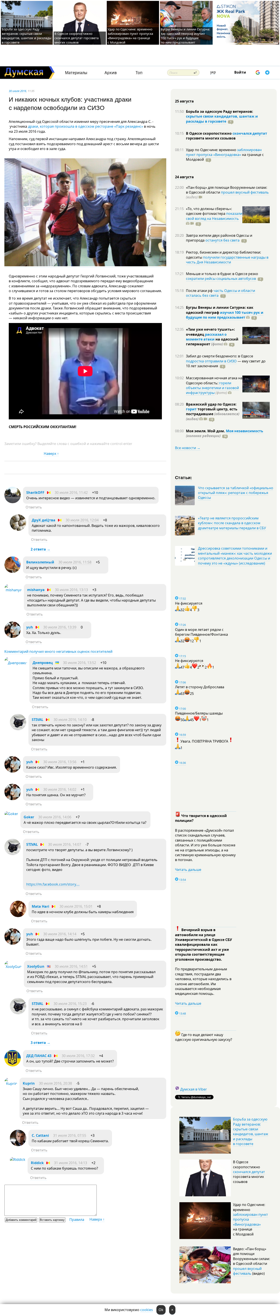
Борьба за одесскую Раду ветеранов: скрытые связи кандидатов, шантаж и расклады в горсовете (26, 35)
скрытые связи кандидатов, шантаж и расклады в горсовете (222, 119)
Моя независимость (244, 431)
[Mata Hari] (18, 915)
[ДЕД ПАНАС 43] (12, 1065)
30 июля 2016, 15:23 (70, 1003)
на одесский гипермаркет (212, 341)
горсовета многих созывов (211, 138)
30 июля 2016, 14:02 (59, 789)
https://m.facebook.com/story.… (53, 884)
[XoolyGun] (13, 966)
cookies (146, 1309)
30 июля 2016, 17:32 (78, 1055)
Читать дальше (188, 869)
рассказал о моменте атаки (206, 337)
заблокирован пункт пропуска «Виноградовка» (224, 152)
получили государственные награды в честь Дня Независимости (227, 260)
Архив (111, 73)
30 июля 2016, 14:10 (70, 719)
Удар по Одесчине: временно (211, 149)
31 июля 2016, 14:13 (70, 1162)
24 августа (184, 177)
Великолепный (40, 562)
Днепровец (43, 662)
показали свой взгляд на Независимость (214, 216)
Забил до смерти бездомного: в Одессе (219, 356)
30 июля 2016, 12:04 (82, 520)
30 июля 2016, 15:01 (76, 906)
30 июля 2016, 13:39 (59, 627)
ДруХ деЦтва (43, 520)
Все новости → (187, 447)
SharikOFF (35, 492)
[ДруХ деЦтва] (18, 529)
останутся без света (222, 240)
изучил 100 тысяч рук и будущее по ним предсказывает (224, 315)
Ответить (34, 507)
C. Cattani (40, 1135)
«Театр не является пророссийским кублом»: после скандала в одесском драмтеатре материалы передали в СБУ (232, 523)
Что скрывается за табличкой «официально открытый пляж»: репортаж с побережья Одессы (235, 492)
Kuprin (29, 1083)
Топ (139, 73)
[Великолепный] (12, 571)
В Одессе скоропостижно (209, 133)
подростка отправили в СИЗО (211, 361)
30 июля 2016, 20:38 (55, 1083)
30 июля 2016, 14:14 (59, 934)
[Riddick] (17, 1159)
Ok (161, 1309)
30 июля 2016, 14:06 (54, 817)
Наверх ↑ (51, 453)
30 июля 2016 (17, 91)
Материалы (76, 73)
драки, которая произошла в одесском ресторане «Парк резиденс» (85, 126)
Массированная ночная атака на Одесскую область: (214, 380)
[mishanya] (13, 590)
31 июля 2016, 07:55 (69, 1135)
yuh (29, 627)
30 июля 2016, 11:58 (74, 562)
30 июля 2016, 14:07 (64, 844)
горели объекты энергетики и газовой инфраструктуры (212, 388)
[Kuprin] (10, 1083)
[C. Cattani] (18, 1144)
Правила (76, 1219)
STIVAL (37, 719)
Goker (29, 817)
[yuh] (12, 636)
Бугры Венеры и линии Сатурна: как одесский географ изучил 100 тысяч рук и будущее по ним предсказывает (185, 35)
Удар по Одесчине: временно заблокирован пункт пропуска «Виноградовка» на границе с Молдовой (130, 35)
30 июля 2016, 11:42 (71, 492)
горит (191, 409)
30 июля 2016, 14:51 (71, 966)
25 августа (184, 101)
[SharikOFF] (12, 502)
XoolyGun (35, 966)
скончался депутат (250, 133)
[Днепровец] (15, 662)
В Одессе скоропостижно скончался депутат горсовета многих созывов (76, 38)
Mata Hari (40, 906)
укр (213, 72)
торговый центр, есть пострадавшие (212, 414)
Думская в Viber (193, 1089)
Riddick (37, 1162)
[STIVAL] (18, 729)
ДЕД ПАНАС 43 (38, 1055)
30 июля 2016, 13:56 (59, 761)
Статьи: (183, 477)
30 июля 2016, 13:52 (79, 662)
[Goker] (11, 813)
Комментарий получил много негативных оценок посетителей (58, 651)
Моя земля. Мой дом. (206, 431)
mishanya (36, 589)
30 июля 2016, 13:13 (71, 589)
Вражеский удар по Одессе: (211, 404)
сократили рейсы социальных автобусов (221, 278)
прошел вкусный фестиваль (245, 192)
